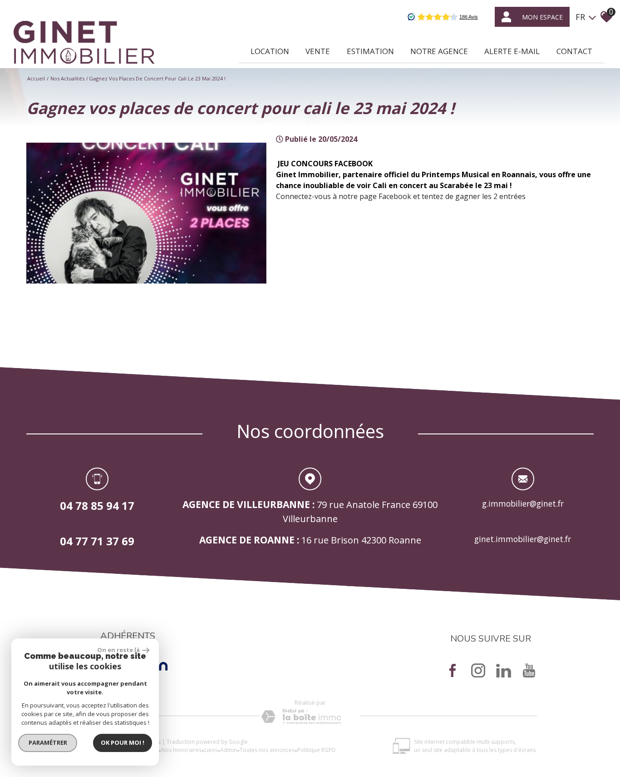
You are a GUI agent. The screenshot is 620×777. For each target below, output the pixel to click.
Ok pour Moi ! (122, 742)
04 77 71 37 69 (97, 540)
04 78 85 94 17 (97, 505)
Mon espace (542, 17)
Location (270, 51)
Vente (317, 51)
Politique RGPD (316, 750)
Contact (574, 51)
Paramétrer (48, 742)
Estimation (370, 51)
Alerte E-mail (512, 51)
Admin (228, 750)
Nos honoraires (181, 750)
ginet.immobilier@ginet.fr (522, 538)
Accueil (36, 78)
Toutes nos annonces (267, 750)
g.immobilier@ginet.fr (523, 503)
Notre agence (439, 51)
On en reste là (118, 650)
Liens (210, 750)
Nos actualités (67, 78)
